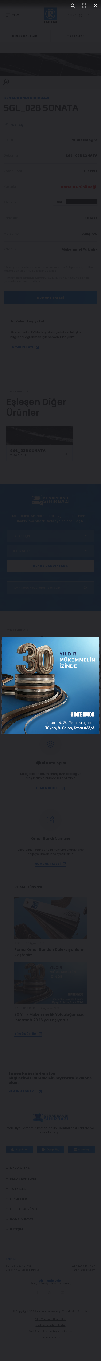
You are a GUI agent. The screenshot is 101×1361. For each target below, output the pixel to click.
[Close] (95, 5)
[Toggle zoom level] (72, 5)
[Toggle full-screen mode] (84, 5)
